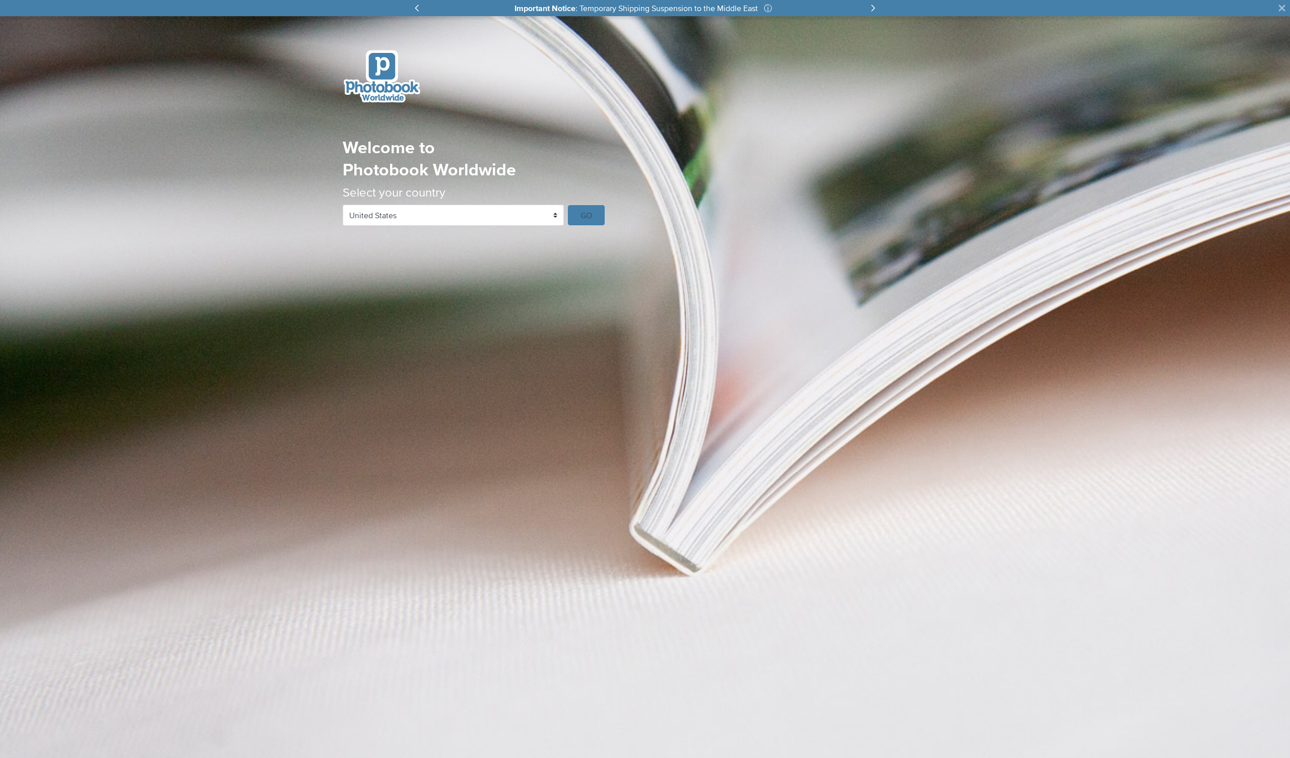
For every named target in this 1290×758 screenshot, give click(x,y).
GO (586, 215)
